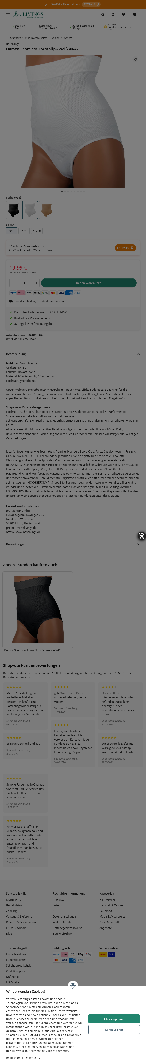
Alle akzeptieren (114, 1019)
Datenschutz (32, 1058)
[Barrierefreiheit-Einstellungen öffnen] (142, 536)
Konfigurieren (114, 1029)
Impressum (13, 1058)
